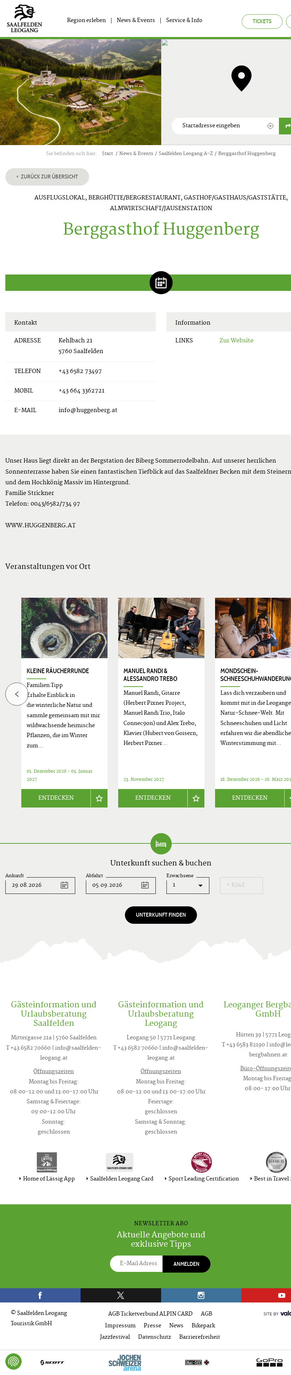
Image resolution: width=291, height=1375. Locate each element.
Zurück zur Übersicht (49, 176)
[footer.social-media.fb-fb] (40, 1295)
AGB (206, 1314)
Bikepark (203, 1326)
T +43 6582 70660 (28, 1048)
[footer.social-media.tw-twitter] (121, 1295)
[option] (161, 703)
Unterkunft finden (161, 914)
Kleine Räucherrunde (58, 671)
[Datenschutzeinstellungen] (13, 1361)
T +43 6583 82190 (243, 1045)
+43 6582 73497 (80, 371)
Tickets (262, 21)
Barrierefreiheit (199, 1337)
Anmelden (186, 1264)
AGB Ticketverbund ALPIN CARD (150, 1314)
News (176, 1326)
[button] (270, 125)
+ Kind (235, 885)
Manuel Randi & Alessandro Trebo (150, 675)
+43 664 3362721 (81, 391)
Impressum (120, 1326)
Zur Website (236, 341)
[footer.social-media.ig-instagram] (201, 1295)
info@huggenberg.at (88, 410)
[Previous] (16, 693)
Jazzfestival (115, 1337)
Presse (152, 1326)
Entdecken (56, 798)
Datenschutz (154, 1337)
